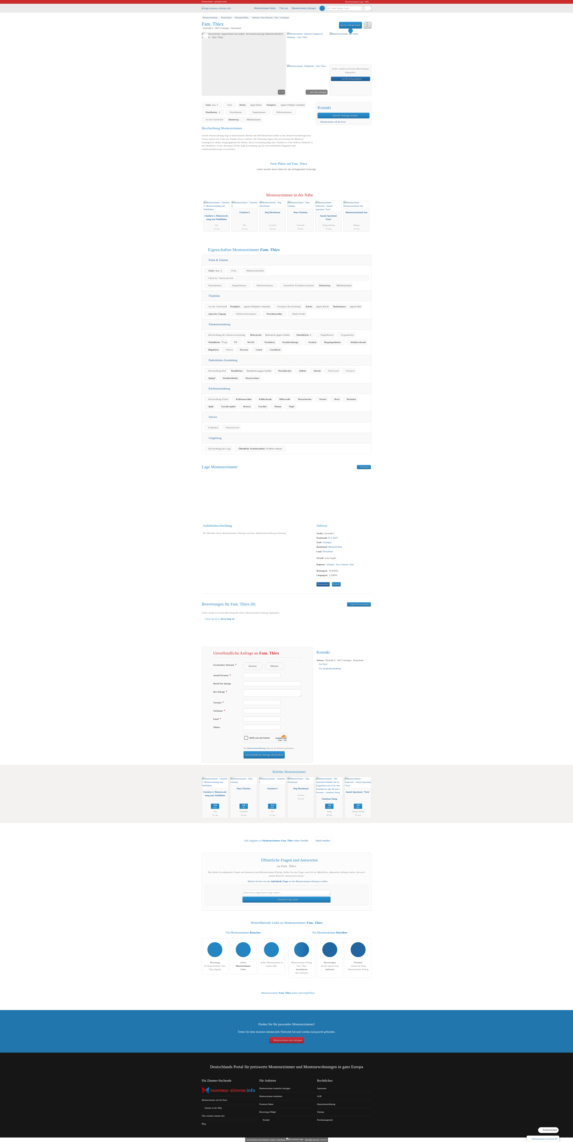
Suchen (369, 8)
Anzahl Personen (221, 675)
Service (212, 416)
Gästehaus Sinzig (329, 799)
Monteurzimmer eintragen (304, 8)
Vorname (217, 702)
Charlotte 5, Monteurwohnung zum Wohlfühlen (216, 217)
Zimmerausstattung (219, 324)
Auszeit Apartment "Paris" (328, 217)
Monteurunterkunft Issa (356, 212)
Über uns (283, 8)
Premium (365, 197)
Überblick (214, 295)
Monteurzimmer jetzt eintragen (287, 1040)
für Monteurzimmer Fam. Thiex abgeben (215, 966)
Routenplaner (365, 467)
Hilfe (367, 2)
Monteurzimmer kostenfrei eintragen (274, 1088)
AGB (319, 1096)
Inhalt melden (323, 840)
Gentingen (327, 542)
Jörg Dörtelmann (272, 212)
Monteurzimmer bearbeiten (270, 1096)
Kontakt (336, 584)
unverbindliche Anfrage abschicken (264, 754)
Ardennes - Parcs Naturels (337, 564)
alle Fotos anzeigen (318, 92)
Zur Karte (323, 664)
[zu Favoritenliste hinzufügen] (205, 36)
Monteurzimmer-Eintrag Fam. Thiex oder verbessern (301, 967)
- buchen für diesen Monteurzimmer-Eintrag (358, 966)
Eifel (351, 564)
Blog (204, 1124)
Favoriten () (544, 1139)
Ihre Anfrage (219, 692)
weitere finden (243, 966)
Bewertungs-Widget (267, 1112)
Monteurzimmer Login (354, 2)
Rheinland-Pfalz (335, 547)
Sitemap (320, 1112)
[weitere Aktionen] (367, 25)
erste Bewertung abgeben (351, 79)
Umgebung (215, 438)
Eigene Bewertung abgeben (360, 604)
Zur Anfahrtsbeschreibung (330, 668)
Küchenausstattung (219, 388)
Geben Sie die (219, 619)
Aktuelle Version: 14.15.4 (315, 1139)
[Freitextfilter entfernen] (363, 8)
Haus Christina (300, 212)
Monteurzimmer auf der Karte (333, 122)
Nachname (218, 711)
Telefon (216, 727)
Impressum (321, 1088)
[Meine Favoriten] (322, 8)
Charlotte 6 (244, 212)
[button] (244, 64)
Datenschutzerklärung (256, 748)
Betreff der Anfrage (222, 683)
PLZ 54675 (333, 538)
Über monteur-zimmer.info (213, 1116)
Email (216, 719)
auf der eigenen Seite (330, 966)
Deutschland (328, 551)
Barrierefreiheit (549, 1130)
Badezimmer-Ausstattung (222, 360)
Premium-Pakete (266, 1104)
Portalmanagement (325, 1120)
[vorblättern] (278, 64)
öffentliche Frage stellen (287, 899)
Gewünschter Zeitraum (224, 665)
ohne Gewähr (301, 840)
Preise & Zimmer (218, 260)
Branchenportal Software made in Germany (265, 1139)
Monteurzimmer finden (265, 8)
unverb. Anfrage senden (351, 25)
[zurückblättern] (209, 64)
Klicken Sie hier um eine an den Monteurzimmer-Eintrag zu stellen (287, 881)
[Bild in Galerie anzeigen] (308, 48)
